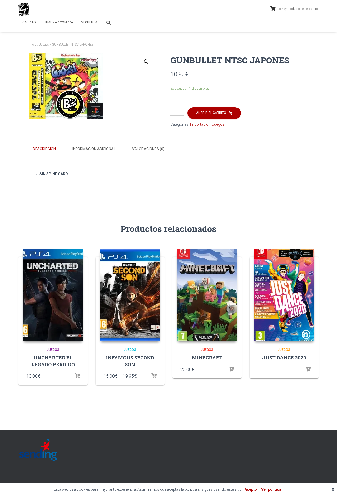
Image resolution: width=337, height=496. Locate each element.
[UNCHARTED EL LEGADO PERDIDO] (53, 295)
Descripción (44, 149)
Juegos (44, 44)
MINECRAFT (207, 357)
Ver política (271, 489)
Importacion (200, 124)
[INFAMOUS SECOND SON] (130, 295)
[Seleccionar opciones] (77, 375)
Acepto (251, 489)
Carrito (29, 22)
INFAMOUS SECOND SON (130, 360)
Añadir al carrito (211, 113)
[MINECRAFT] (207, 295)
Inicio (32, 44)
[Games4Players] (23, 9)
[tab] (48, 149)
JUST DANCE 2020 (284, 357)
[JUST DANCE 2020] (284, 295)
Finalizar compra (58, 22)
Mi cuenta (89, 22)
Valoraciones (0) (148, 149)
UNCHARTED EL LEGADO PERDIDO (53, 360)
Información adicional (94, 149)
